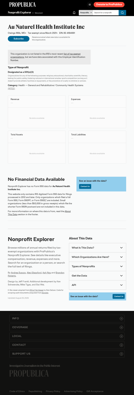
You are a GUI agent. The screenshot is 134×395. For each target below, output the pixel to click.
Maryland (39, 13)
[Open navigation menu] (89, 4)
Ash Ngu (46, 272)
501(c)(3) (29, 72)
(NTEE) (11, 88)
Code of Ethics (17, 391)
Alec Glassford (34, 272)
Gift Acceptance (94, 391)
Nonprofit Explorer (19, 12)
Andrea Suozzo (18, 272)
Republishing (35, 391)
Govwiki (45, 293)
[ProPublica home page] (29, 373)
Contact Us (85, 186)
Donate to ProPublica (109, 4)
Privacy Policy (53, 391)
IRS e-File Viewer (36, 290)
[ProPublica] (22, 4)
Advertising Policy (73, 391)
